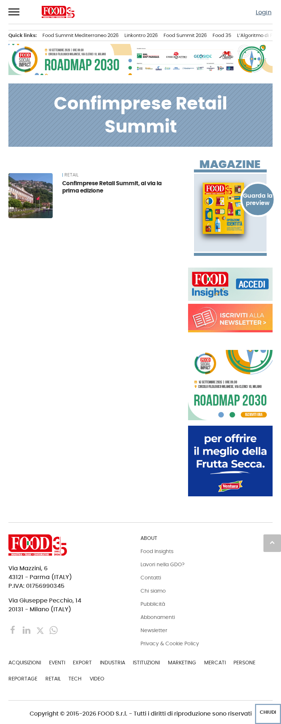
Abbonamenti (157, 617)
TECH (75, 678)
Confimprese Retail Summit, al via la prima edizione (112, 186)
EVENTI (57, 662)
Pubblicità (152, 604)
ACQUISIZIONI (24, 662)
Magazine (230, 164)
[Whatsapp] (53, 630)
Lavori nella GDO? (162, 564)
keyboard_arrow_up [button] (272, 542)
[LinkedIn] (27, 630)
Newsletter (153, 630)
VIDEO (97, 678)
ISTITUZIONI (146, 662)
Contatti (150, 577)
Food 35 (222, 35)
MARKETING (182, 662)
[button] (14, 12)
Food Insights (156, 551)
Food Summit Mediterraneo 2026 (80, 35)
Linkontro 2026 (141, 35)
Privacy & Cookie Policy (169, 643)
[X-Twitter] (40, 630)
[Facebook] (13, 630)
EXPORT (82, 662)
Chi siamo (153, 590)
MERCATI (215, 662)
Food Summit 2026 (185, 35)
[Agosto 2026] (230, 208)
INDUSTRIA (112, 662)
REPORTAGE (22, 678)
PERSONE (244, 662)
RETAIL (71, 175)
